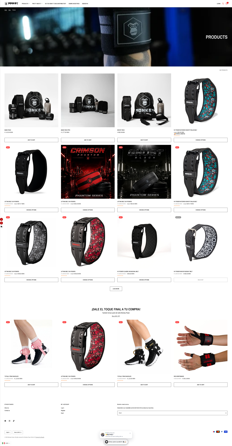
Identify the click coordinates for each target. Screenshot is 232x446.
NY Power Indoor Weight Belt (183, 271)
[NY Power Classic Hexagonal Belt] (144, 242)
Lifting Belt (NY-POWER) (12, 201)
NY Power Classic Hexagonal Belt (128, 271)
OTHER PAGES (9, 404)
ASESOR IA (85, 4)
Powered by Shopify (39, 437)
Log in (62, 408)
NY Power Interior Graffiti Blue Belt (185, 130)
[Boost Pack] (144, 100)
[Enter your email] (225, 413)
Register (63, 410)
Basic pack (8, 130)
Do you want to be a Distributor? (55, 4)
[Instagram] (11, 421)
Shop (10, 10)
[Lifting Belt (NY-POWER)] (31, 172)
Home (6, 10)
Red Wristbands (179, 376)
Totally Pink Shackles (11, 376)
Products (25, 4)
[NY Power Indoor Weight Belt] (201, 242)
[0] (226, 3)
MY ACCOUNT (65, 404)
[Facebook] (7, 421)
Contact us (7, 410)
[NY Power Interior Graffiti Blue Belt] (201, 100)
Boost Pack (121, 130)
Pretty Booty (36, 4)
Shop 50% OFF (116, 316)
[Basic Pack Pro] (88, 100)
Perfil (62, 413)
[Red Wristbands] (201, 347)
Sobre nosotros (74, 4)
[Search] (223, 3)
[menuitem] (25, 4)
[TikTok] (15, 421)
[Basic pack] (31, 100)
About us (7, 408)
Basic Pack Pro (65, 130)
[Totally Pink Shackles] (31, 347)
